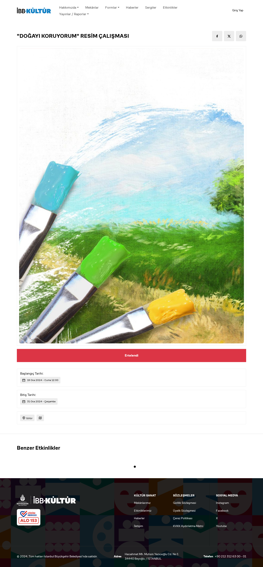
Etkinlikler (170, 7)
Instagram (222, 503)
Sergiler (150, 7)
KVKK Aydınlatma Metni (188, 526)
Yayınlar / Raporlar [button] (72, 14)
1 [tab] (135, 467)
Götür (28, 418)
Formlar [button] (111, 7)
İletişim (138, 526)
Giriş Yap (237, 10)
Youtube (221, 526)
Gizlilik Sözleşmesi (184, 503)
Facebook (222, 510)
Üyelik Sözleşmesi (184, 510)
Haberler (132, 7)
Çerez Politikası (182, 518)
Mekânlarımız (142, 503)
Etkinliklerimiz (142, 510)
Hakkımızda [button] (67, 7)
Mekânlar (92, 7)
